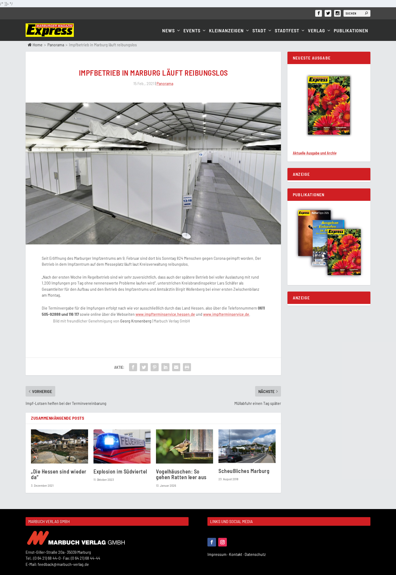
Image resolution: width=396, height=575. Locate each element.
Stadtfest (287, 30)
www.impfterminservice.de (226, 314)
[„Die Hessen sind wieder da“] (59, 446)
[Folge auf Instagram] (222, 542)
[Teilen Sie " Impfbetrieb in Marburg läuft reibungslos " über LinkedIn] (165, 367)
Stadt (259, 30)
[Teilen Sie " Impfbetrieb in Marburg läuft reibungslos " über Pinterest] (154, 367)
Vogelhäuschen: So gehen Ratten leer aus (181, 474)
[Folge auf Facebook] (211, 542)
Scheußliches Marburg (243, 471)
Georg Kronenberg (135, 320)
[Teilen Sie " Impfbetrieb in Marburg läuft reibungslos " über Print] (187, 367)
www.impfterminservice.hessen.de (165, 314)
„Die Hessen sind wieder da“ (58, 474)
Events (191, 30)
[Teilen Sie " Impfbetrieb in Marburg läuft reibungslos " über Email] (176, 367)
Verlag (316, 30)
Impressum (218, 554)
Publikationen (351, 30)
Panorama (55, 44)
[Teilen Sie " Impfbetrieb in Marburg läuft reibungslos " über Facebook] (133, 367)
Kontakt (237, 554)
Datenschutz (255, 554)
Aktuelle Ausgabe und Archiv (314, 153)
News (168, 30)
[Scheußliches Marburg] (247, 446)
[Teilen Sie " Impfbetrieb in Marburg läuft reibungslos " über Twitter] (143, 367)
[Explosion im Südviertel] (122, 446)
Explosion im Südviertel (120, 471)
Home (37, 44)
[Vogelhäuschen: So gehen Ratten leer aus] (184, 446)
